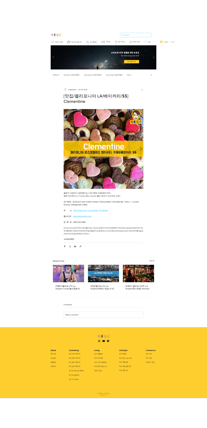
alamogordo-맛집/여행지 (93, 75)
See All (152, 261)
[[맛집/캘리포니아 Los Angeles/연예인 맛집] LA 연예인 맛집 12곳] (103, 273)
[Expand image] (103, 149)
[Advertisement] (64, 15)
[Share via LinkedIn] (75, 246)
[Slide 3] (104, 66)
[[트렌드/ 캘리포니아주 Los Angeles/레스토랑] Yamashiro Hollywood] (138, 273)
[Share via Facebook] (65, 246)
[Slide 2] (102, 66)
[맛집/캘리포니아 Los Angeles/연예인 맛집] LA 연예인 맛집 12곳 (103, 287)
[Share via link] (80, 246)
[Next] (153, 57)
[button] (151, 75)
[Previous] (53, 57)
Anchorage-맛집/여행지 (114, 75)
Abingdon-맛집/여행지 (72, 75)
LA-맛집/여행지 (69, 239)
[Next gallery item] (141, 149)
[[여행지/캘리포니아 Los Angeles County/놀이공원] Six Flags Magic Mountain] (68, 273)
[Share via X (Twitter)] (70, 246)
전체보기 (56, 75)
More (129, 75)
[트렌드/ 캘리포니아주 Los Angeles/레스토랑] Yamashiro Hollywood (138, 287)
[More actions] (142, 89)
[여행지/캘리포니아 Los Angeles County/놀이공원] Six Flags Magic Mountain (68, 287)
